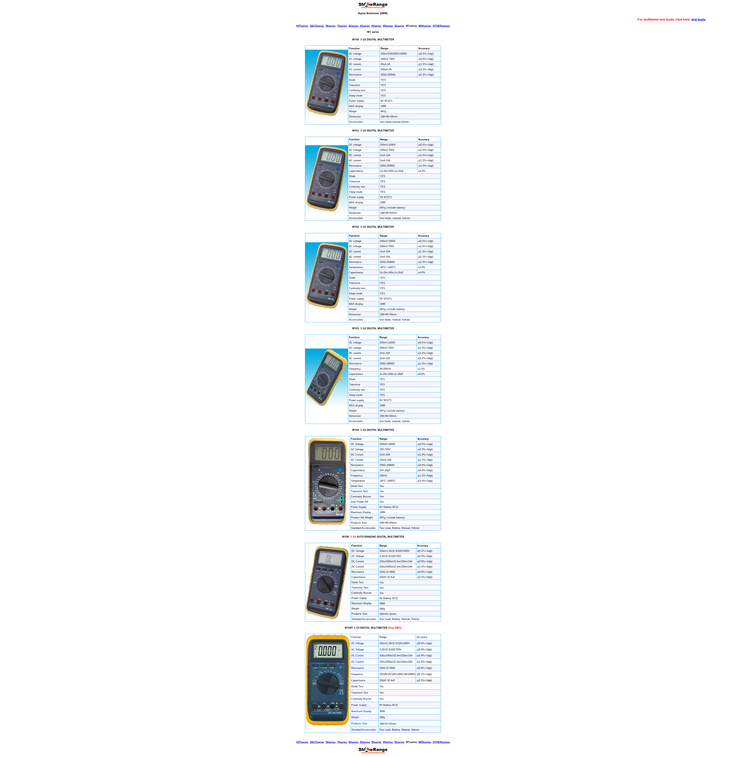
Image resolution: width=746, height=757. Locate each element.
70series (342, 25)
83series (365, 25)
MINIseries (424, 25)
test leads (698, 19)
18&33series (317, 25)
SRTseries (302, 25)
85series (376, 25)
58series (331, 25)
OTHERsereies (441, 25)
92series (399, 25)
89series (388, 25)
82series (353, 25)
